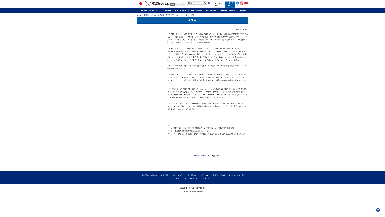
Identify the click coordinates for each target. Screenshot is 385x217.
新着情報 (241, 175)
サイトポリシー (178, 178)
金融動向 (186, 15)
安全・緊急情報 (196, 10)
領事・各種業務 (180, 10)
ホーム (139, 15)
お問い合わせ (230, 4)
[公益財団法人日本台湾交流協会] (153, 3)
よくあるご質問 (218, 4)
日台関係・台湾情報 (228, 10)
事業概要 (167, 10)
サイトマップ (209, 178)
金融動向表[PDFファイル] (203, 156)
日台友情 (242, 10)
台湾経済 (161, 15)
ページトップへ (378, 210)
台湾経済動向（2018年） (173, 15)
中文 (177, 4)
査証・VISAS (211, 10)
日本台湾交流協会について (150, 10)
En (182, 4)
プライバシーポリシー (194, 178)
